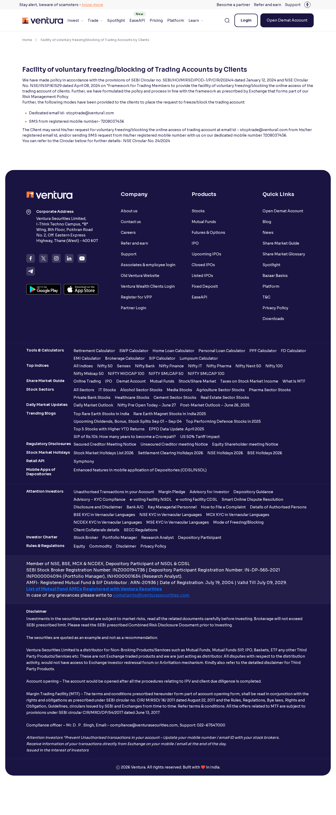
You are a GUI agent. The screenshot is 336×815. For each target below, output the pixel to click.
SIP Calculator (162, 358)
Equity (79, 546)
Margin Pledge (171, 491)
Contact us (131, 221)
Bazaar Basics (275, 275)
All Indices (83, 366)
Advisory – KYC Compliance (99, 499)
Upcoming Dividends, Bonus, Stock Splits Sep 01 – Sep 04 (128, 421)
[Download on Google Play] (43, 289)
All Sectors (84, 390)
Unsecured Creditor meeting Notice (174, 444)
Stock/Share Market (197, 381)
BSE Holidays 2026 (264, 453)
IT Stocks (107, 390)
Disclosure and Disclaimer (98, 507)
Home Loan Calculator (173, 350)
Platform (175, 20)
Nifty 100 (274, 366)
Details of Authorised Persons (278, 507)
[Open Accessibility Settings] (307, 5)
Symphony (84, 461)
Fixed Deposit (205, 286)
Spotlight (116, 20)
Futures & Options (208, 232)
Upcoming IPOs (206, 254)
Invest (73, 20)
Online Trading (87, 381)
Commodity (100, 546)
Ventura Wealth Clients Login (148, 286)
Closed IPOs (203, 264)
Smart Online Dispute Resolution (252, 499)
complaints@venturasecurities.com (151, 595)
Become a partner (233, 4)
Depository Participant (199, 537)
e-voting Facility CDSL (196, 499)
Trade (93, 20)
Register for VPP (136, 297)
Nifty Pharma (218, 366)
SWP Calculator (133, 350)
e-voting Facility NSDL (151, 499)
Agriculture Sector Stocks (220, 390)
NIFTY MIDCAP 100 (126, 373)
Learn (193, 20)
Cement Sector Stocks (175, 397)
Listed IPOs (202, 275)
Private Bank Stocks (92, 397)
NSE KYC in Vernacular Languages (170, 514)
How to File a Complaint (223, 507)
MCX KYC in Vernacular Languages (237, 514)
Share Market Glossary (283, 254)
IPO (195, 243)
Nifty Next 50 (248, 366)
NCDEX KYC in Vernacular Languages (108, 522)
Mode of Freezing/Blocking (238, 522)
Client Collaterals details (96, 530)
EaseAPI (137, 20)
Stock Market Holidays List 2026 (104, 453)
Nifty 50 (105, 366)
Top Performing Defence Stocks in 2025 (223, 421)
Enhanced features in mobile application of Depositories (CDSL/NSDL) (140, 470)
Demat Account (131, 381)
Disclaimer (126, 546)
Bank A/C (135, 507)
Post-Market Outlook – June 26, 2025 (215, 405)
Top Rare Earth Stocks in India (101, 413)
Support (293, 4)
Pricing (156, 20)
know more (92, 4)
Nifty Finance (171, 366)
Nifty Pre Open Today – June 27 (146, 405)
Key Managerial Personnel (172, 507)
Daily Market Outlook (93, 405)
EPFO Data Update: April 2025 (176, 429)
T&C (266, 297)
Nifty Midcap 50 (89, 373)
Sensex (124, 366)
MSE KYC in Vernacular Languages (177, 522)
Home (27, 40)
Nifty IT (195, 366)
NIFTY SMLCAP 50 (166, 373)
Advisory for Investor (209, 491)
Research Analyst (157, 537)
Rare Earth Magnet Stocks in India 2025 (169, 413)
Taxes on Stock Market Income (249, 381)
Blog (266, 221)
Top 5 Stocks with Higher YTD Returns (109, 429)
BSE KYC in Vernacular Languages (104, 514)
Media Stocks (179, 390)
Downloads (273, 318)
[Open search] (227, 20)
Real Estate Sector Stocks (225, 397)
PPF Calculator (263, 350)
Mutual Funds (204, 221)
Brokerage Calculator (125, 358)
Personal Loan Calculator (221, 350)
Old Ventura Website (140, 275)
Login (246, 20)
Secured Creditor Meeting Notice (105, 444)
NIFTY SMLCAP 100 (206, 373)
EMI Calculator (87, 358)
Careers (128, 232)
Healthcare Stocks (132, 397)
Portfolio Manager (119, 537)
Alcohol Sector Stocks (141, 390)
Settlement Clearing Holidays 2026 (170, 453)
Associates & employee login (148, 264)
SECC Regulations (141, 530)
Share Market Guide (280, 243)
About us (129, 211)
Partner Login (133, 308)
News (268, 232)
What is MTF (293, 381)
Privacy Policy (275, 308)
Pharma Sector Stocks (270, 390)
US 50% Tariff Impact (200, 436)
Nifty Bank (145, 366)
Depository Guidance (253, 491)
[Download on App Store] (81, 289)
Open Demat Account (287, 20)
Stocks (198, 211)
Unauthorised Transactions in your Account (114, 491)
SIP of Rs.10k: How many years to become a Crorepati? (125, 436)
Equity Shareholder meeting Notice (245, 444)
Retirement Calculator (94, 350)
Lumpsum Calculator (199, 358)
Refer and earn (267, 4)
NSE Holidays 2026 (225, 453)
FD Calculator (293, 350)
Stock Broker (86, 537)
